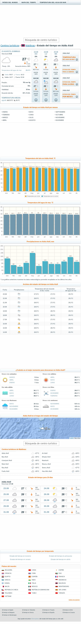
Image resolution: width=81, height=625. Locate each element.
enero (5, 112)
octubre (59, 115)
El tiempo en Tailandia (28, 610)
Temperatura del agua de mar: (12, 70)
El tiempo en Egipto (7, 610)
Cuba (34, 573)
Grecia (7, 580)
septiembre (60, 112)
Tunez (34, 593)
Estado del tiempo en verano (20, 559)
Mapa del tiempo (29, 2)
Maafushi (45, 460)
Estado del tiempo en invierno (20, 556)
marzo (5, 117)
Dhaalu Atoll (46, 457)
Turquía (62, 593)
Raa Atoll (5, 467)
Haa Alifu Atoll (47, 471)
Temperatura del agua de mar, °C (40, 203)
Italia (34, 583)
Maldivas (30, 45)
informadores (35, 618)
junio (31, 115)
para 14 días (69, 83)
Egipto (7, 576)
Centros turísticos (10, 45)
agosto (4, 100)
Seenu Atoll (46, 467)
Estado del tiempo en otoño (60, 559)
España (34, 576)
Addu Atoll (5, 453)
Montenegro (64, 586)
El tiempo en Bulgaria (8, 612)
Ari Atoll (44, 453)
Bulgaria (8, 570)
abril (5, 120)
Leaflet (71, 438)
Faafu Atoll (5, 471)
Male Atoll (5, 464)
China (34, 570)
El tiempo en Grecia (28, 612)
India (34, 580)
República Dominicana (40, 590)
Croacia (8, 573)
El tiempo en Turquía (48, 610)
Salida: (7, 74)
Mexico (34, 586)
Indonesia (62, 580)
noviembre (60, 117)
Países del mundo (10, 2)
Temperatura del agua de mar (53, 2)
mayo (31, 112)
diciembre (60, 120)
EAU (60, 573)
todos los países (74, 600)
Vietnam (8, 596)
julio (31, 117)
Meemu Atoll (46, 464)
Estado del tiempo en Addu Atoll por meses (40, 107)
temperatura (69, 58)
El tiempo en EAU (68, 610)
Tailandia (8, 593)
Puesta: (18, 74)
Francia (62, 576)
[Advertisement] (40, 21)
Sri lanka (62, 590)
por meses (69, 96)
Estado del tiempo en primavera (60, 556)
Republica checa (11, 590)
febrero (6, 115)
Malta (7, 586)
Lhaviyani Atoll (7, 460)
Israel (7, 583)
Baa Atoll (5, 457)
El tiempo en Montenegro (9, 615)
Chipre (61, 570)
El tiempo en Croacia (69, 612)
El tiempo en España (48, 612)
